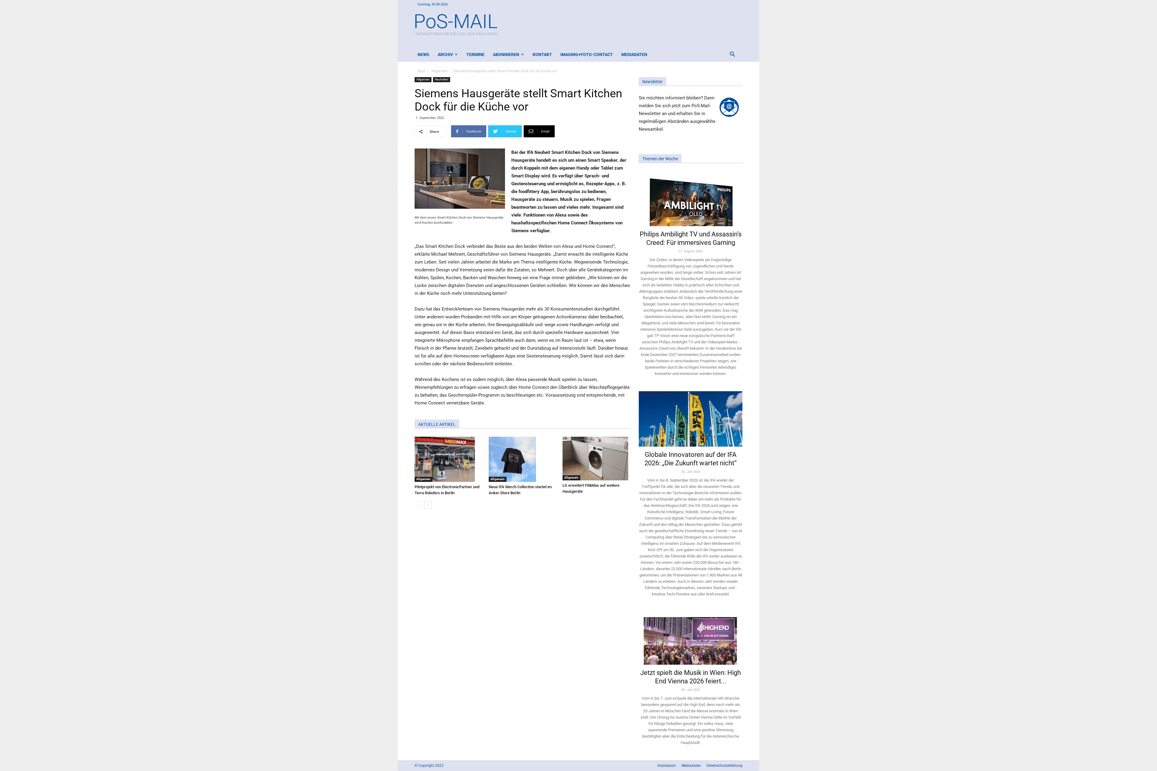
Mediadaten (634, 54)
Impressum (666, 765)
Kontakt (542, 54)
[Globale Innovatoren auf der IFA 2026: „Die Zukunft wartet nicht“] (690, 418)
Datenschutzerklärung (724, 765)
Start (421, 71)
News (423, 54)
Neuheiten (441, 79)
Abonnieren (506, 54)
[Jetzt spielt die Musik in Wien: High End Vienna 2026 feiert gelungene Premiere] (690, 638)
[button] (732, 55)
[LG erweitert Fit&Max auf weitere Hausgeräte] (596, 458)
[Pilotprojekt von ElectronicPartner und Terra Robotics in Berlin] (448, 459)
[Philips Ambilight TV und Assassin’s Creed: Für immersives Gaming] (690, 198)
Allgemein (439, 71)
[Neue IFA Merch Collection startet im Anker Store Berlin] (523, 459)
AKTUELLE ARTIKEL (437, 424)
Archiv (445, 54)
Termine (475, 54)
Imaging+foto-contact (586, 54)
